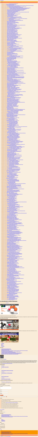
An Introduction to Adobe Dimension (8, 12)
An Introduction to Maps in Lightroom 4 (10, 284)
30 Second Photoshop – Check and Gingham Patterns (12, 141)
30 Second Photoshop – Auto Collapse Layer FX (11, 41)
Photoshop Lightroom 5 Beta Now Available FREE (9, 245)
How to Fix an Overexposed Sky (8, 42)
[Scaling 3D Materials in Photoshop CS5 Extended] (2, 369)
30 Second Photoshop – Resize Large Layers (11, 148)
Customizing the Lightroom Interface (9, 188)
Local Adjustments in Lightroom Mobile (9, 49)
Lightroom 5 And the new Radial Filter (8, 209)
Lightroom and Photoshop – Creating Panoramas (11, 127)
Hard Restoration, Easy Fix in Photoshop (9, 280)
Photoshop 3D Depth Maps (8, 181)
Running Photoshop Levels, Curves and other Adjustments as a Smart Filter (13, 91)
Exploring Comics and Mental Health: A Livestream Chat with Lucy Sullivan (13, 9)
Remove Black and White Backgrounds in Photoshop (10, 207)
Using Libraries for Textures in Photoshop (9, 53)
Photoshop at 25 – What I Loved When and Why (9, 106)
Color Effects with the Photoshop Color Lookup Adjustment (11, 253)
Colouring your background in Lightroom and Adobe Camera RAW (12, 232)
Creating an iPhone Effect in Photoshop (8, 288)
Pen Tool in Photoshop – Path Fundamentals (10, 167)
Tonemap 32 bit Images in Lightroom (9, 202)
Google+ (9, 363)
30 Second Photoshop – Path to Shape (10, 117)
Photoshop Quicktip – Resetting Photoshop (9, 112)
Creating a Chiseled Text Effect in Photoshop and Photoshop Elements (12, 267)
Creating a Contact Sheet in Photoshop (8, 38)
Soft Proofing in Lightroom (7, 242)
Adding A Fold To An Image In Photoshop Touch (10, 227)
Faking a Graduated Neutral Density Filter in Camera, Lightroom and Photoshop (13, 240)
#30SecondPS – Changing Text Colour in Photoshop (12, 110)
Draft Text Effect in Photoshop (7, 220)
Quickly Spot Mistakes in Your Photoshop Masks (10, 218)
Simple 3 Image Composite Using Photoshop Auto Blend (10, 172)
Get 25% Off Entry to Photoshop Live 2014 (8, 145)
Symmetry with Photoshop (7, 274)
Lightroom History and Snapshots (9, 224)
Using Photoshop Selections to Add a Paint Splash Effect (11, 89)
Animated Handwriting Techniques (9, 15)
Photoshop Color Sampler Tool (8, 214)
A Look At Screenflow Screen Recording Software (10, 162)
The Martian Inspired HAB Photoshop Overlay (9, 85)
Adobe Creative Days (6, 230)
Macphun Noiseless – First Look (8, 98)
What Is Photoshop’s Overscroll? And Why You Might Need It (11, 94)
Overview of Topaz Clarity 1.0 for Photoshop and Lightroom (11, 223)
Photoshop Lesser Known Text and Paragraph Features (10, 231)
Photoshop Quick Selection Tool (8, 199)
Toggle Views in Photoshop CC (9, 66)
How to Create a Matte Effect (7, 51)
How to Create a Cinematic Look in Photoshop (9, 32)
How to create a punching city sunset (8, 45)
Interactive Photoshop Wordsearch (8, 269)
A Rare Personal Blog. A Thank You (8, 297)
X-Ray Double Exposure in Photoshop (8, 50)
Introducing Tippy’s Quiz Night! (5, 415)
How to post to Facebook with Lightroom (9, 150)
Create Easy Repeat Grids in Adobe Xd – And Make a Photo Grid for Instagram (14, 18)
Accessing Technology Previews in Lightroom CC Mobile (11, 16)
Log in (2, 419)
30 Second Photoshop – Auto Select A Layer (11, 151)
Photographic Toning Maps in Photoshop (9, 258)
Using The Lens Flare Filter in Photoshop (9, 61)
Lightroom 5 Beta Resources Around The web (9, 244)
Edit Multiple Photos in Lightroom (9, 123)
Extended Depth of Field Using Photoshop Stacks (10, 168)
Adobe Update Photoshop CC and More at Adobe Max (10, 120)
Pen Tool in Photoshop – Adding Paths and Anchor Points (12, 164)
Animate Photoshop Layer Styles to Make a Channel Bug (10, 157)
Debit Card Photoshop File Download (8, 124)
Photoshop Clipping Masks (7, 276)
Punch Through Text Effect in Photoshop (9, 74)
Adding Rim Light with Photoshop (8, 62)
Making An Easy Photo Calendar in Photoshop (9, 296)
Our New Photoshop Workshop (8, 201)
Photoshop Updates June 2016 (7, 59)
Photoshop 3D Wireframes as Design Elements (9, 295)
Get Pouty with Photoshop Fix (7, 84)
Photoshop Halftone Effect (8, 213)
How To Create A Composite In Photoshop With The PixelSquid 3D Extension (13, 83)
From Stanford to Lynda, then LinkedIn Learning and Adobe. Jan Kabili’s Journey (13, 6)
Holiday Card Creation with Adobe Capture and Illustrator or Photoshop (12, 77)
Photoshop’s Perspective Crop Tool (9, 171)
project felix (2, 346)
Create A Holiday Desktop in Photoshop (8, 282)
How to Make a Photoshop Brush (8, 268)
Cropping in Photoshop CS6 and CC (8, 203)
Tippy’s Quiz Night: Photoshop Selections (8, 4)
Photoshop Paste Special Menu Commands (9, 249)
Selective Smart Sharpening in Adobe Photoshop (10, 263)
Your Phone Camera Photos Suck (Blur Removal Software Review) (11, 266)
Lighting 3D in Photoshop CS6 (8, 235)
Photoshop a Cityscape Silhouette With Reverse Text (10, 134)
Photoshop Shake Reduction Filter (8, 182)
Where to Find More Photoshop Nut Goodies (9, 260)
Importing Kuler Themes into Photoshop (9, 216)
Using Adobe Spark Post (7, 52)
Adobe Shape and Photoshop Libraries (9, 119)
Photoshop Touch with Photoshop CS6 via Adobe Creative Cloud (11, 246)
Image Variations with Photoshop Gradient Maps (11, 271)
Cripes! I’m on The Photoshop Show (8, 255)
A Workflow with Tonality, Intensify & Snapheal (9, 113)
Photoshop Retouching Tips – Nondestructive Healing (11, 147)
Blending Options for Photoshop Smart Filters (9, 262)
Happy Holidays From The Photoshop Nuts (9, 279)
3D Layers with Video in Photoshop (9, 298)
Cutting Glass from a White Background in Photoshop (10, 80)
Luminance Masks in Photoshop (8, 205)
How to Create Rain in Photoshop (8, 21)
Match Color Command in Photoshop (8, 215)
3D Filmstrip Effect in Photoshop (9, 200)
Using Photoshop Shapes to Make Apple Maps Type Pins (11, 273)
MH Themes (9, 436)
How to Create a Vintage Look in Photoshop (9, 30)
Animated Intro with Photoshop (8, 69)
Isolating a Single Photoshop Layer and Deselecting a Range (13, 146)
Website (3, 363)
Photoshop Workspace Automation (9, 193)
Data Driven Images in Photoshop (9, 208)
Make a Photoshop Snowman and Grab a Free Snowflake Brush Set (12, 283)
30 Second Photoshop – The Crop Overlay (9, 104)
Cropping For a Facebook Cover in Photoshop (9, 175)
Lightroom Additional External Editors (9, 133)
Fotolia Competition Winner (8, 131)
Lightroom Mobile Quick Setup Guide (8, 154)
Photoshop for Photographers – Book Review (9, 115)
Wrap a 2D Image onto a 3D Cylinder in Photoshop (10, 142)
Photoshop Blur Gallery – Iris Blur (8, 86)
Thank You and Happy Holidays (8, 176)
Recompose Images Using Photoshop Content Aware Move (11, 129)
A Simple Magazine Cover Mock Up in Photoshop (10, 22)
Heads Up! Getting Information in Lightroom (10, 248)
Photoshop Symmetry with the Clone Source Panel (11, 184)
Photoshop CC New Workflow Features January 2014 (10, 170)
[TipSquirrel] (19, 0)
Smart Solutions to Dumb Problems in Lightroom (10, 290)
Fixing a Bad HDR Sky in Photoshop (9, 212)
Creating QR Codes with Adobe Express (9, 3)
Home (2, 1)
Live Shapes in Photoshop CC (8, 198)
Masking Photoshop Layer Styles (9, 139)
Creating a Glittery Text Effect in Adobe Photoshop (10, 247)
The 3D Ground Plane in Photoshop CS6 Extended (11, 281)
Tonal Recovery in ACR (7, 189)
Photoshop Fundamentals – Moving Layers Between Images (11, 79)
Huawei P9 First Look (6, 54)
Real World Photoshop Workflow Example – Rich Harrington (11, 222)
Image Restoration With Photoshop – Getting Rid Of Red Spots (11, 256)
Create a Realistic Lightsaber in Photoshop (9, 29)
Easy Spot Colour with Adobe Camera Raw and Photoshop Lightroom (12, 278)
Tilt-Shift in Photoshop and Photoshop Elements (10, 105)
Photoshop (2, 345)
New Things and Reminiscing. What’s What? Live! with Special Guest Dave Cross (15, 8)
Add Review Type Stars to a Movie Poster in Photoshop (10, 101)
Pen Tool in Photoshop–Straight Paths (9, 166)
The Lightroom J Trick (6, 78)
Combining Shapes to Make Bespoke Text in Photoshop (10, 35)
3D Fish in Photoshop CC (8, 196)
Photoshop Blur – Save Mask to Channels (9, 73)
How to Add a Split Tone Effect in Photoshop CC (9, 100)
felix (2, 344)
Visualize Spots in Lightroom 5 (7, 234)
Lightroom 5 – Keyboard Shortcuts (8, 153)
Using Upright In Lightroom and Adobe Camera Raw (10, 92)
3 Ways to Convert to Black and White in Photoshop (10, 28)
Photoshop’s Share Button (7, 14)
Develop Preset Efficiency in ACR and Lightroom (11, 233)
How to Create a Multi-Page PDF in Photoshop (9, 36)
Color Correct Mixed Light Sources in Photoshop (11, 185)
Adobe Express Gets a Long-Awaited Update (9, 11)
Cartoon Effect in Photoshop (7, 211)
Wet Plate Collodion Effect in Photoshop (9, 60)
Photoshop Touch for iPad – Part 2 (8, 294)
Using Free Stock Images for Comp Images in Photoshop (11, 239)
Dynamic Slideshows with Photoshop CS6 (9, 265)
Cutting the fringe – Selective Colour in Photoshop (10, 272)
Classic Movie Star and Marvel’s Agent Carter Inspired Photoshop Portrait (13, 102)
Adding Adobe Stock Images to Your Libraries (9, 82)
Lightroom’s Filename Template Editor (8, 217)
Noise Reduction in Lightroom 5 (9, 174)
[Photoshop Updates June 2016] (2, 375)
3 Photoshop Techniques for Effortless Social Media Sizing (12, 7)
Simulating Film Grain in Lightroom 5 (9, 177)
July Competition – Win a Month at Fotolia (9, 135)
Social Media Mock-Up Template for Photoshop (9, 287)
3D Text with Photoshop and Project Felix (9, 25)
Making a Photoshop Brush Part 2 (8, 259)
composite (2, 343)
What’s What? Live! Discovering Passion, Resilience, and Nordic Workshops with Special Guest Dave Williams (17, 5)
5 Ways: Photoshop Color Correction (8, 132)
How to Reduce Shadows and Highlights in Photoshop (10, 65)
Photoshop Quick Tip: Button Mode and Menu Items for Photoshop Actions (13, 210)
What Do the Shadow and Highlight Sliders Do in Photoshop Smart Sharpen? (13, 114)
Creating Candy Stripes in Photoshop (8, 195)
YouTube (11, 363)
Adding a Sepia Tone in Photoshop (10, 46)
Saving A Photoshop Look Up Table (8, 70)
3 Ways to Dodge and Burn (7, 44)
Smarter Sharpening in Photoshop (9, 238)
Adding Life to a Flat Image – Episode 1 (8, 43)
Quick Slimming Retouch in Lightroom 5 (9, 226)
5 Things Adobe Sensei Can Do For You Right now (10, 19)
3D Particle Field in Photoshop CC (9, 173)
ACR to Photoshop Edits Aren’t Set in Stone (9, 264)
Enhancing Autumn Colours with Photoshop (9, 37)
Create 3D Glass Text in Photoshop (8, 27)
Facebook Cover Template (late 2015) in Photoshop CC (10, 75)
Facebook (5, 363)
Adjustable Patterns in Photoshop (9, 293)
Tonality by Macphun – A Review (8, 128)
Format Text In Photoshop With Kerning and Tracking (10, 229)
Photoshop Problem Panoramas (8, 68)
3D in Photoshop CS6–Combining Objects (10, 252)
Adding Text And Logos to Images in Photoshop (10, 99)
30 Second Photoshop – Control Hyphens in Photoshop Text (13, 144)
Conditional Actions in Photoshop (8, 270)
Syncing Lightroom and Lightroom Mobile (9, 121)
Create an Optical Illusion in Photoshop (8, 40)
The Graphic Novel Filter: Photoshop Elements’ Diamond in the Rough (12, 225)
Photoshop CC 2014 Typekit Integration (10, 125)
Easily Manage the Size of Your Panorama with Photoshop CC (11, 219)
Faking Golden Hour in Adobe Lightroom (9, 55)
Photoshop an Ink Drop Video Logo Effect (9, 88)
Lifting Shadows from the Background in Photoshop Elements (11, 292)
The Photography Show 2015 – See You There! (9, 103)
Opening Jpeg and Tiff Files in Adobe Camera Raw (10, 289)
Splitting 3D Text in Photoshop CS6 (9, 291)
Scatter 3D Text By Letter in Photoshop (8, 26)
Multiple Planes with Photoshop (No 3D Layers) (10, 257)
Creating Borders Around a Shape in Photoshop (9, 111)
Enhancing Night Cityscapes (7, 39)
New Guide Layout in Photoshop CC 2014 (9, 116)
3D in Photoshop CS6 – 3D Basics (9, 261)
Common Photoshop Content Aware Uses (9, 71)
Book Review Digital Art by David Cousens (9, 228)
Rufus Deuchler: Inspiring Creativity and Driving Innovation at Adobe (12, 10)
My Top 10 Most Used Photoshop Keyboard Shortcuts (10, 136)
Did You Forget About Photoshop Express (9, 24)
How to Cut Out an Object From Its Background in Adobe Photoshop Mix (12, 76)
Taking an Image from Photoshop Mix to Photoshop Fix (11, 47)
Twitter (7, 363)
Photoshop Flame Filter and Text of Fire (9, 118)
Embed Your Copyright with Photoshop (8, 186)
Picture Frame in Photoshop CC (8, 165)
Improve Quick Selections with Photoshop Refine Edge (10, 191)
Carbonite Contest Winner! (8, 197)
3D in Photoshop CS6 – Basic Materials (9, 254)
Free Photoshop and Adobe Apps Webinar (8, 58)
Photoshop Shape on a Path (7, 108)
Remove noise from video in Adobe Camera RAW (9, 194)
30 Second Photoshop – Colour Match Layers (11, 97)
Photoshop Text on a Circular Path (8, 251)
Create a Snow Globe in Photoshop (8, 277)
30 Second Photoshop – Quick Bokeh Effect (9, 149)
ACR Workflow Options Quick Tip (8, 130)
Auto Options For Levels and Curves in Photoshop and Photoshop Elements (13, 109)
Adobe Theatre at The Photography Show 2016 (9, 67)
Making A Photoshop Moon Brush (8, 72)
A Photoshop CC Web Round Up (7, 236)
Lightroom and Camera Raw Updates (8, 250)
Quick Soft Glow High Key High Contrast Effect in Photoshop (12, 159)
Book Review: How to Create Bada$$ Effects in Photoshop (11, 48)
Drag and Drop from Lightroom (7, 299)
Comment (1, 386)
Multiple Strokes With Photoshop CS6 (8, 243)
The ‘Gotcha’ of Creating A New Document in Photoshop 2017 (11, 34)
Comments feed (3, 420)
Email (1, 391)
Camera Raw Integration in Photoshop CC (10, 221)
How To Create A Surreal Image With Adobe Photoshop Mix (11, 81)
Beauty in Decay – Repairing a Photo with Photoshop (10, 87)
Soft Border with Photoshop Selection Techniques (10, 190)
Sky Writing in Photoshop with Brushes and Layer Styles (11, 237)
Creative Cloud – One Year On (7, 192)
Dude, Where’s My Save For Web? (8, 93)
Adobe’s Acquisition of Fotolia (7, 107)
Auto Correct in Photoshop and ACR (8, 241)
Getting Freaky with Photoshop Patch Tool (9, 187)
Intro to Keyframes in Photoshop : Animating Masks (10, 158)
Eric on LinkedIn (2, 409)
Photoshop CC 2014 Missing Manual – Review (9, 122)
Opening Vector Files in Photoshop (9, 138)
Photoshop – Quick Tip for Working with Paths (10, 286)
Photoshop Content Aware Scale (8, 13)
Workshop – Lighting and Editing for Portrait (9, 160)
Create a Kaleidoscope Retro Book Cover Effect (9, 204)
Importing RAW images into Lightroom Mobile (10, 56)
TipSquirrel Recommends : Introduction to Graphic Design (12, 20)
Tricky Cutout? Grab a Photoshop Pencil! (9, 285)
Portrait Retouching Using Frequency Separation (10, 95)
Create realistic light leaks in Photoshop (9, 31)
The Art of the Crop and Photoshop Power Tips (10, 64)
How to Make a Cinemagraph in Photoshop (9, 63)
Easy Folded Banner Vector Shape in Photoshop (9, 140)
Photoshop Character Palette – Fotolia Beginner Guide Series (11, 156)
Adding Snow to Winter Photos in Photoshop (9, 33)
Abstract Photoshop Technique (8, 155)
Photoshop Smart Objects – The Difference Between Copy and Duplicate (13, 183)
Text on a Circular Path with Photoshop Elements (10, 180)
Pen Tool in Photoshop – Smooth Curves (10, 163)
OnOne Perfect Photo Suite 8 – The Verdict (9, 178)
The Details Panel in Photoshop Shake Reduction (11, 17)
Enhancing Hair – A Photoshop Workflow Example (10, 161)
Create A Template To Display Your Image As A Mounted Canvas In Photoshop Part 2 (14, 126)
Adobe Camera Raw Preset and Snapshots (9, 143)
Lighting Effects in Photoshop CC (9, 179)
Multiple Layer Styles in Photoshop (8, 23)
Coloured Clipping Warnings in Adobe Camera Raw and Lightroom (12, 57)
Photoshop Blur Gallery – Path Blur (8, 90)
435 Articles (5, 359)
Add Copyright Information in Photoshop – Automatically (12, 206)
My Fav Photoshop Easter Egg (7, 152)
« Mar (1, 429)
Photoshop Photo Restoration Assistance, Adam (9, 275)
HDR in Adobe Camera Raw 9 (7, 96)
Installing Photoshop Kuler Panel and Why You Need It (10, 137)
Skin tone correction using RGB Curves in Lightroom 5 (10, 169)
